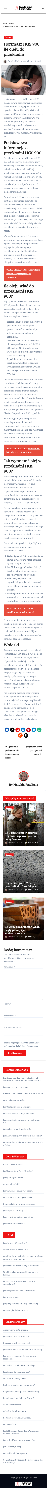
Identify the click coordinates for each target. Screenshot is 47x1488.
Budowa (8, 37)
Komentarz (9, 966)
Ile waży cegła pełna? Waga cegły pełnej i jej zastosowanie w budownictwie (22, 931)
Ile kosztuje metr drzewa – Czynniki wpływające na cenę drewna (22, 836)
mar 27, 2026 (33, 889)
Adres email (10, 1015)
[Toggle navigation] (5, 8)
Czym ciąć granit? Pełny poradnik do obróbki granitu (23, 884)
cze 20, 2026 (33, 842)
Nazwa (7, 1003)
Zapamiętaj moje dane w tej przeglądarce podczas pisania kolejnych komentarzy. (22, 1044)
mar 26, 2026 (33, 936)
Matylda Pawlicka (18, 61)
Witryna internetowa (13, 1027)
